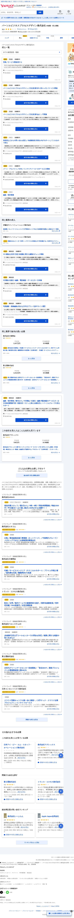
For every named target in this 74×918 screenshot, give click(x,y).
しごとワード (37, 884)
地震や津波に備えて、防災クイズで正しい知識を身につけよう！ (19, 1)
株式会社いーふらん (15, 816)
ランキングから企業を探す (26, 878)
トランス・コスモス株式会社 (13, 591)
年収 (50, 37)
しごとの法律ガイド (18, 884)
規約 (38, 911)
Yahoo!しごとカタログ (8, 862)
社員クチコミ (35, 37)
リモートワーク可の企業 (34, 31)
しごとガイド (28, 884)
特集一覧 (44, 884)
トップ (7, 38)
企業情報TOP (20, 862)
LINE (11, 892)
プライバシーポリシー (14, 911)
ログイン (29, 7)
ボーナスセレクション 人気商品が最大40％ (46, 7)
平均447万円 (33, 29)
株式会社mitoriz (8, 497)
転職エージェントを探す (41, 878)
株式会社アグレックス (46, 745)
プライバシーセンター (28, 911)
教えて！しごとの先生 (6, 884)
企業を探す (60, 13)
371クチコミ (23, 29)
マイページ (15, 872)
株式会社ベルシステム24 (11, 624)
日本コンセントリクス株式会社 (14, 689)
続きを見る (54, 353)
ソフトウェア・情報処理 (33, 862)
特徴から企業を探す (12, 878)
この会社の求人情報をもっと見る (51, 519)
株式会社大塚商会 (9, 559)
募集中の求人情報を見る (48, 762)
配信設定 (29, 872)
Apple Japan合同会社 (50, 816)
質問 (61, 38)
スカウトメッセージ (5, 872)
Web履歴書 (22, 872)
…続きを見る (20, 758)
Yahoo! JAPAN (55, 906)
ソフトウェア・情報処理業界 (9, 31)
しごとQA (68, 13)
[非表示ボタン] (71, 911)
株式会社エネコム (9, 526)
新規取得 (39, 5)
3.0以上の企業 (23, 31)
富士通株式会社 (8, 656)
